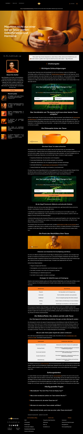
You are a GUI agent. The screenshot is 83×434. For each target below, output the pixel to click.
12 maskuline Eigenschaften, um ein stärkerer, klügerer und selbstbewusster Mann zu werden (16, 136)
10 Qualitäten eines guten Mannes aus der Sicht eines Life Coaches (16, 97)
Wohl (25, 420)
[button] (71, 3)
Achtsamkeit (27, 422)
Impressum (64, 420)
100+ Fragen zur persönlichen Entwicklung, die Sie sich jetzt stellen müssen (16, 128)
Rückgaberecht (65, 424)
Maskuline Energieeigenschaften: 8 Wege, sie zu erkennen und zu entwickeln (16, 112)
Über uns (45, 424)
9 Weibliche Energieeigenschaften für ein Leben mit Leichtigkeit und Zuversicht (16, 105)
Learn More (12, 90)
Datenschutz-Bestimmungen (68, 422)
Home (21, 8)
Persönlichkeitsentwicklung (28, 8)
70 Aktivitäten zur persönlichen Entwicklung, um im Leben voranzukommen (16, 120)
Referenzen (45, 422)
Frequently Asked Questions (49, 420)
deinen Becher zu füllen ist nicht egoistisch (66, 224)
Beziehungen (27, 424)
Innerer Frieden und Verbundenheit (50, 165)
